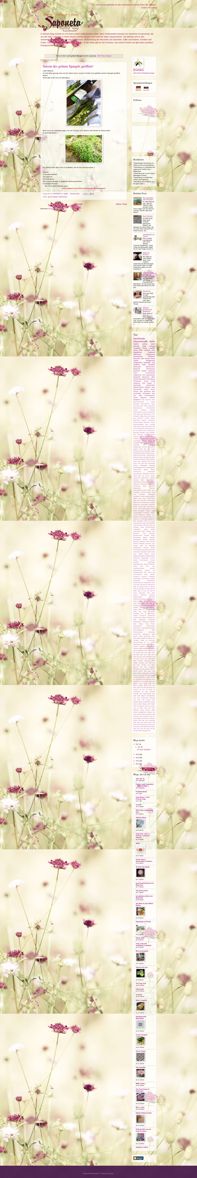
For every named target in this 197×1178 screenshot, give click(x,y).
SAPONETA (140, 70)
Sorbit (153, 381)
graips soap (151, 671)
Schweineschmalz (138, 582)
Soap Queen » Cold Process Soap (142, 798)
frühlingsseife (136, 669)
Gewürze (152, 473)
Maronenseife (137, 537)
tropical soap (137, 720)
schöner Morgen (142, 704)
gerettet (153, 669)
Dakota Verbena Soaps (144, 1113)
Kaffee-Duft (144, 500)
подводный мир (146, 730)
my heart (145, 691)
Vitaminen (152, 621)
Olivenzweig (136, 551)
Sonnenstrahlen (143, 605)
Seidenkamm (143, 584)
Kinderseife (147, 508)
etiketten (135, 662)
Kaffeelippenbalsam (146, 502)
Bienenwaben (148, 426)
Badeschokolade (137, 422)
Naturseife (136, 358)
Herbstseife (136, 492)
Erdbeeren (136, 457)
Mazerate (152, 537)
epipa (138, 843)
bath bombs (151, 650)
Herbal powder (147, 490)
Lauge (143, 523)
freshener (135, 667)
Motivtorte (136, 543)
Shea (134, 603)
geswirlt (135, 671)
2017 (137, 744)
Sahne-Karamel (137, 574)
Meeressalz (145, 377)
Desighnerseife (137, 447)
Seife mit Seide (145, 588)
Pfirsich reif (146, 291)
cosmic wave (148, 344)
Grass (142, 480)
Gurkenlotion (144, 482)
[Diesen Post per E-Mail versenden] (84, 194)
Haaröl (144, 486)
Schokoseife (137, 381)
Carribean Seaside (138, 436)
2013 (137, 764)
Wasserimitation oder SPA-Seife (148, 198)
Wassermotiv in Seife (139, 628)
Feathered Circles (144, 459)
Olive (142, 358)
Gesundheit (146, 473)
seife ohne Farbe (149, 708)
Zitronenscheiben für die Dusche (144, 642)
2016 (137, 754)
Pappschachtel (137, 556)
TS (143, 609)
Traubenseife (151, 615)
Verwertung (145, 621)
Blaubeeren (152, 428)
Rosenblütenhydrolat (138, 568)
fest (134, 665)
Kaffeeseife (137, 354)
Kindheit (152, 508)
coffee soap (143, 654)
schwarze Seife (150, 699)
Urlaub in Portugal (147, 617)
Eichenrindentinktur (146, 451)
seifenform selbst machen (141, 710)
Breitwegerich (151, 430)
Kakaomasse (144, 504)
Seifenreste (152, 597)
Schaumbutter (137, 578)
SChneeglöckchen (138, 572)
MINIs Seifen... (141, 1083)
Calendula (140, 434)
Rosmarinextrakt (137, 570)
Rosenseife (142, 379)
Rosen (153, 358)
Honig (145, 348)
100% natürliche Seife (147, 350)
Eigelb (153, 451)
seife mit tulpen (138, 708)
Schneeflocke (145, 578)
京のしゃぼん (140, 1107)
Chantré (153, 436)
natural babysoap (140, 397)
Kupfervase (144, 519)
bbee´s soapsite (141, 1000)
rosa (134, 699)
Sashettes (144, 576)
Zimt (147, 638)
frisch (141, 667)
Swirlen (135, 609)
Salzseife (152, 574)
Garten (136, 344)
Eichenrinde (136, 451)
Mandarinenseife (137, 535)
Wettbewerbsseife (138, 632)
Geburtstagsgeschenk (139, 467)
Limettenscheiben (150, 527)
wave (153, 724)
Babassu (144, 420)
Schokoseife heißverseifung (144, 580)
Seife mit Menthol (150, 586)
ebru (141, 391)
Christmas (136, 438)
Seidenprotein (151, 584)
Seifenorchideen (137, 597)
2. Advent (151, 401)
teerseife (144, 718)
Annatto (145, 412)
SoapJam (139, 995)
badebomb (141, 650)
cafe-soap (136, 654)
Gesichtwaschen (137, 473)
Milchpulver (136, 541)
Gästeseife (136, 484)
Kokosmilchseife (137, 512)
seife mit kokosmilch (138, 706)
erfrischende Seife (149, 660)
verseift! (138, 805)
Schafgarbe (152, 576)
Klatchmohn (141, 510)
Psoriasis (152, 560)
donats (142, 658)
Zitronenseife (137, 389)
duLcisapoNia (140, 1067)
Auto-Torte (147, 416)
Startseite (47, 14)
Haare (135, 373)
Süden (140, 609)
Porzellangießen (144, 560)
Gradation (136, 480)
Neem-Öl (146, 547)
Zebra (153, 636)
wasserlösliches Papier (146, 724)
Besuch (139, 426)
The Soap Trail (141, 983)
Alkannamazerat (137, 408)
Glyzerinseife (145, 477)
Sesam (146, 381)
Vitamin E (151, 383)
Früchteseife (151, 463)
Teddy (135, 611)
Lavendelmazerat (138, 525)
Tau (154, 609)
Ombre (149, 551)
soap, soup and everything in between (143, 944)
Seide (137, 584)
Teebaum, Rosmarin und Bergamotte (147, 309)
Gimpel (135, 475)
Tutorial (135, 360)
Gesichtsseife (151, 471)
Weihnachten (151, 385)
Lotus (153, 531)
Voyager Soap (143, 623)
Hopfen (143, 496)
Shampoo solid (141, 601)
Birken (143, 428)
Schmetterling (150, 379)
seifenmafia (140, 989)
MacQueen (136, 533)
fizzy (149, 665)
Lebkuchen (146, 525)
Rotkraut (147, 570)
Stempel (142, 607)
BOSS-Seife (136, 420)
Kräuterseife (151, 517)
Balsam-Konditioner (138, 424)
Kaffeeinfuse (136, 502)
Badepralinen (137, 352)
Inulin (140, 498)
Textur (144, 611)
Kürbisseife (140, 521)
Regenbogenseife (138, 564)
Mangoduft (136, 377)
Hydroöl (153, 496)
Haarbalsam (143, 484)
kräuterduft (152, 681)
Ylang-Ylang (147, 636)
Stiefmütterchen (150, 607)
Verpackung (152, 619)
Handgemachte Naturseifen (141, 1017)
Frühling (135, 465)
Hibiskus (148, 492)
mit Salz (142, 689)
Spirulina (135, 607)
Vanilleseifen (142, 619)
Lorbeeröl (148, 531)
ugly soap (145, 720)
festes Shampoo (141, 665)
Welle (153, 630)
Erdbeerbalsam (151, 455)
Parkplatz (148, 556)
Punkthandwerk (141, 792)
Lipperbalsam (136, 531)
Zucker (143, 644)
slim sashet (149, 714)
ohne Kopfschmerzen (145, 693)
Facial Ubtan (151, 457)
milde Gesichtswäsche (147, 395)
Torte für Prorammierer (148, 613)
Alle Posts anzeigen (104, 56)
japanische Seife (150, 679)
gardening (147, 391)
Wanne (153, 623)
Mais (144, 533)
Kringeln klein (150, 514)
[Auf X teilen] (88, 194)
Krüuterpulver (136, 519)
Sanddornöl (136, 576)
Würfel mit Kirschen (146, 254)
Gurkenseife (151, 482)
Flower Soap (137, 461)
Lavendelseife (138, 356)
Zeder (134, 638)
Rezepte (146, 564)
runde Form (140, 699)
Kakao (153, 502)
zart (151, 728)
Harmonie (152, 488)
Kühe (134, 521)
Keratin (135, 508)
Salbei (146, 574)
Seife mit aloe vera (143, 590)
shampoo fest (151, 712)
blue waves (151, 652)
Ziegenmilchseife (141, 638)
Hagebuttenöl (137, 488)
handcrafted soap (149, 393)
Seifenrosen (136, 599)
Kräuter (141, 517)
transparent (136, 399)
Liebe (150, 525)
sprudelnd (139, 718)
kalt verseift (145, 681)
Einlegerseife (136, 453)
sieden (135, 714)
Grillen (147, 480)
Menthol (145, 539)
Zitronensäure (137, 644)
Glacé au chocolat (143, 475)
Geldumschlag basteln (140, 469)
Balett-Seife (147, 422)
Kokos (153, 510)
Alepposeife (152, 405)
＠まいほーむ (140, 779)
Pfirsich (153, 556)
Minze (148, 541)
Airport (153, 403)
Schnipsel (152, 578)
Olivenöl (136, 379)
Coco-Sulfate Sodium (139, 440)
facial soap (152, 662)
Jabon (148, 498)
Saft (154, 572)
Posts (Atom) (52, 209)
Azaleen (152, 418)
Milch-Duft (152, 539)
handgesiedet (137, 362)
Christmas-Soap (143, 438)
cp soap (139, 656)
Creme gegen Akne (149, 442)
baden (146, 650)
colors (148, 654)
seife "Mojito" (151, 704)
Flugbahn (144, 461)
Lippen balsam (149, 529)
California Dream (148, 273)
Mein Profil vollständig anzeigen (143, 73)
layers (140, 683)
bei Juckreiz (136, 652)
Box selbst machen (141, 430)
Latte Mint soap (137, 523)
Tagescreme (148, 609)
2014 (137, 761)
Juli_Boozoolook (142, 890)
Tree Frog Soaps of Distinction (142, 1090)
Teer (140, 611)
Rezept (147, 358)
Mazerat (145, 537)
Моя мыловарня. (142, 951)
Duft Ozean (151, 449)
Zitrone (135, 350)
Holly (134, 494)
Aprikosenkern (147, 414)
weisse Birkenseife (145, 726)
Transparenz (143, 615)
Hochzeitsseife (150, 373)
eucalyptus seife (143, 662)
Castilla (147, 436)
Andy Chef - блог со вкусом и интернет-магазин (143, 835)
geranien (147, 669)
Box (134, 430)
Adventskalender (145, 403)
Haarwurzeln (136, 486)
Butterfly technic (144, 432)
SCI (154, 570)
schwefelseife (146, 701)
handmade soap (149, 362)
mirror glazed (137, 687)
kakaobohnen (137, 681)
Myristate (141, 543)
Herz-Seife (143, 492)
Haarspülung (151, 484)
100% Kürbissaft (146, 399)
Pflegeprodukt (145, 558)
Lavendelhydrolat (150, 523)
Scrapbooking (147, 582)
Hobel (153, 492)
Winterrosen (152, 632)
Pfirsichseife (136, 558)
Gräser (153, 480)
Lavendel (152, 348)
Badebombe (151, 420)
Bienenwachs (150, 369)
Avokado (147, 418)
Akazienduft (136, 405)
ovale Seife (136, 695)
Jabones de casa (142, 967)
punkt (138, 697)
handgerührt (145, 673)
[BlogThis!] (86, 194)
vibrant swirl (136, 724)
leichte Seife (147, 683)
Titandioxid (136, 613)
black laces (144, 652)
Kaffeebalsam (151, 500)
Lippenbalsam (150, 375)
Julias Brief (136, 500)
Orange (141, 553)
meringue (140, 685)
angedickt (142, 646)
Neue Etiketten (148, 216)
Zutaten (74, 14)
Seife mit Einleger (138, 586)
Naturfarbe (152, 545)
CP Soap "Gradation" (144, 749)
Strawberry (136, 383)
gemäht (143, 669)
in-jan (137, 679)
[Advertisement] (144, 138)
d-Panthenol (149, 656)
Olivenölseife (143, 551)
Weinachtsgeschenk (138, 630)
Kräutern (145, 517)
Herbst (153, 490)
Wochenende (62, 197)
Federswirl (151, 352)
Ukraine (140, 617)
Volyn (134, 623)
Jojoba (153, 498)
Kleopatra (147, 510)
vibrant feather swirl (149, 722)
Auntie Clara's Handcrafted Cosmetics (144, 860)
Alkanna (152, 346)
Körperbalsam (151, 519)
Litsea (143, 531)
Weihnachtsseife (138, 387)
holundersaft (141, 677)
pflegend (143, 695)
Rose (141, 566)
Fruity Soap (144, 463)
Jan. (139, 747)
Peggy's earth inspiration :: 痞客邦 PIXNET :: (144, 785)
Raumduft (136, 562)
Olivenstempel (151, 549)
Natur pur (143, 545)
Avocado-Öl (140, 418)
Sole (147, 603)
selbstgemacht (142, 712)
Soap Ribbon (141, 603)
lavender (135, 683)
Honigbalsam (151, 494)
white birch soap (138, 728)
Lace (149, 521)
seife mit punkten (150, 706)
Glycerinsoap (136, 477)
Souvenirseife (151, 605)
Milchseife (151, 356)
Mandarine (152, 533)
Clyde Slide (151, 438)
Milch (153, 377)
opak (153, 693)
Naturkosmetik (137, 547)
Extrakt (146, 457)
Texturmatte (152, 611)
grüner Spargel (53, 197)
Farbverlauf (136, 459)
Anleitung (143, 410)
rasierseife (152, 697)
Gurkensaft (151, 371)
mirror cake (151, 685)
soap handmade (143, 716)
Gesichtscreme (137, 471)
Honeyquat (142, 494)
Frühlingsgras (143, 465)
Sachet (150, 572)
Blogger (111, 1173)
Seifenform (143, 595)
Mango (153, 535)
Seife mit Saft (137, 588)
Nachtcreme (148, 543)
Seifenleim (152, 595)
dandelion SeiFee (142, 1147)
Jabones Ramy (141, 817)
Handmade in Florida (143, 921)
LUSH (145, 521)
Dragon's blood (138, 449)
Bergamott (136, 369)
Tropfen (135, 617)
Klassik (135, 510)
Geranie (153, 469)
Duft (145, 449)
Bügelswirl (136, 371)
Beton (142, 426)
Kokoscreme (150, 354)
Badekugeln (137, 366)
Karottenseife (142, 506)
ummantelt (151, 365)
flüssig (153, 665)
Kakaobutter (136, 504)
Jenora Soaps (140, 1051)
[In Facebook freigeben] (90, 194)
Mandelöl (146, 535)
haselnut (150, 675)
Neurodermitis (137, 549)
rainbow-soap (144, 697)
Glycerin (153, 475)
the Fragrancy (151, 718)
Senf (148, 599)
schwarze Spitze (137, 701)
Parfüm (143, 556)
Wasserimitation (137, 625)
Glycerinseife (140, 341)
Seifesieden (143, 599)
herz (134, 395)
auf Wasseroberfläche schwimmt (146, 648)
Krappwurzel (137, 375)
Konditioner (146, 512)
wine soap (146, 728)
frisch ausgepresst (149, 667)
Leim (143, 375)
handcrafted (137, 393)
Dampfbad (152, 445)
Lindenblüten (136, 529)
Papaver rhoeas (150, 553)
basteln (146, 389)
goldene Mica (142, 671)
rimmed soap (139, 346)
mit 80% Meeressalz (147, 687)
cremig (144, 656)
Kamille (135, 506)
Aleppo (146, 405)
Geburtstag (152, 465)
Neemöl (153, 547)
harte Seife (144, 675)
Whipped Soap (150, 387)
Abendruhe (136, 403)
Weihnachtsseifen (150, 628)
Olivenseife (144, 549)
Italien (144, 498)
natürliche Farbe (139, 365)
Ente (149, 453)
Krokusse (135, 517)
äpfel (140, 730)
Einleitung (143, 453)
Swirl (143, 383)
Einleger (144, 371)
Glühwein (152, 477)
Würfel (140, 636)
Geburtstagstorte (150, 467)
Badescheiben (150, 366)
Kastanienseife (151, 506)
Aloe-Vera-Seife (151, 408)
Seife (152, 341)
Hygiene (135, 498)
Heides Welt (140, 938)
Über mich (61, 14)
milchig (146, 685)
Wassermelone (151, 625)
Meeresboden (137, 539)
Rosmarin (152, 568)
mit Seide (149, 689)
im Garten (148, 677)
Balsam (153, 422)
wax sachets (136, 726)
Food (149, 461)
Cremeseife (136, 445)
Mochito (153, 541)
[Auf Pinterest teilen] (93, 194)
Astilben (142, 416)
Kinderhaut (141, 508)
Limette (142, 527)
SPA (145, 572)
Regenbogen (151, 562)
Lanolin (153, 521)
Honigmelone (136, 496)
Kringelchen (142, 514)
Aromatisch (136, 416)
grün (153, 391)
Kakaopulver (151, 504)
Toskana (135, 615)
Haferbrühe (152, 486)
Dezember (144, 447)
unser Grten (140, 722)
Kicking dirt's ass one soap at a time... (143, 1130)
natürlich (152, 397)
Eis (147, 453)
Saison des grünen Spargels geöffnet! (68, 66)
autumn (135, 650)
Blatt (147, 428)
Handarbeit (136, 348)
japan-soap (142, 679)
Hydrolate (147, 496)
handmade (139, 338)
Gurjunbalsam (137, 482)
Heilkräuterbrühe (137, 490)
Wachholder (137, 385)
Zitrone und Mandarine (147, 640)
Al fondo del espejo (143, 867)
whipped (152, 726)
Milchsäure (143, 541)
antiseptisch (149, 646)
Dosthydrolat (151, 447)
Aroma (153, 414)
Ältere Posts (121, 204)
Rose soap (150, 566)
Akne (141, 405)
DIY (144, 445)
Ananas (135, 410)
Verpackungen (137, 621)
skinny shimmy (141, 714)
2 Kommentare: (75, 194)
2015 (137, 758)
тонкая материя (141, 1035)
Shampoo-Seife (151, 601)
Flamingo (152, 459)
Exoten (141, 457)
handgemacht (150, 360)
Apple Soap (140, 414)
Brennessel (136, 432)
